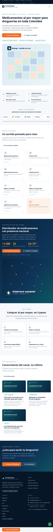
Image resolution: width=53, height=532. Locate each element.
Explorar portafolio (31, 35)
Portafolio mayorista (33, 483)
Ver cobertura (30, 464)
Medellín (4, 500)
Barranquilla (5, 505)
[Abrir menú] (49, 6)
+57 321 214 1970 (8, 3)
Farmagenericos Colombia (41, 509)
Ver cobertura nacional (12, 251)
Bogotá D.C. (5, 498)
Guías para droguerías (33, 485)
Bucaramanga (5, 511)
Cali (3, 503)
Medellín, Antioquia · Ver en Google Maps (40, 502)
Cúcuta (3, 516)
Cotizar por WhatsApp (12, 35)
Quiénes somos (31, 480)
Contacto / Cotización (33, 488)
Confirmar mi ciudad (31, 251)
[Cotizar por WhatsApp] (50, 524)
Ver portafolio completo (11, 145)
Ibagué (3, 513)
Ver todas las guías (9, 376)
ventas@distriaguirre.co (35, 500)
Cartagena (4, 508)
